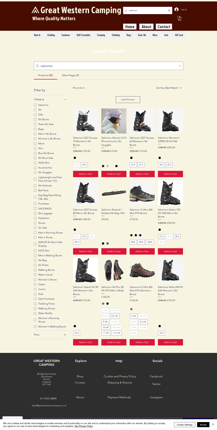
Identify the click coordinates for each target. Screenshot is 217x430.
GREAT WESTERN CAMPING (47, 363)
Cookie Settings (185, 424)
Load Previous (128, 99)
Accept (203, 424)
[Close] (213, 424)
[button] (180, 18)
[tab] (45, 75)
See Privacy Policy (84, 426)
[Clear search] (169, 10)
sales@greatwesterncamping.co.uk (49, 405)
